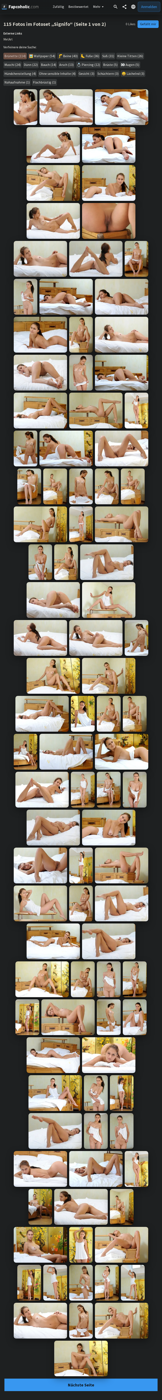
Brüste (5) (110, 65)
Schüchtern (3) (108, 73)
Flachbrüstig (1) (44, 82)
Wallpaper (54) (44, 56)
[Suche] (115, 7)
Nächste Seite (81, 1384)
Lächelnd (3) (135, 73)
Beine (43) (70, 56)
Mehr (96, 6)
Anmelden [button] (149, 6)
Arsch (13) (66, 65)
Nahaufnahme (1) (17, 82)
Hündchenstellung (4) (20, 73)
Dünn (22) (31, 65)
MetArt (8, 39)
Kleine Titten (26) (130, 56)
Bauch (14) (48, 65)
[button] (133, 7)
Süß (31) (108, 56)
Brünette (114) (15, 56)
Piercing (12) (91, 65)
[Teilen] (124, 7)
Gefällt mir (148, 24)
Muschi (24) (12, 65)
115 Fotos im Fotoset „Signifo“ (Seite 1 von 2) (54, 24)
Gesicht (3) (86, 73)
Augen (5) (132, 65)
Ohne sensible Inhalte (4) (57, 73)
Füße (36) (92, 56)
